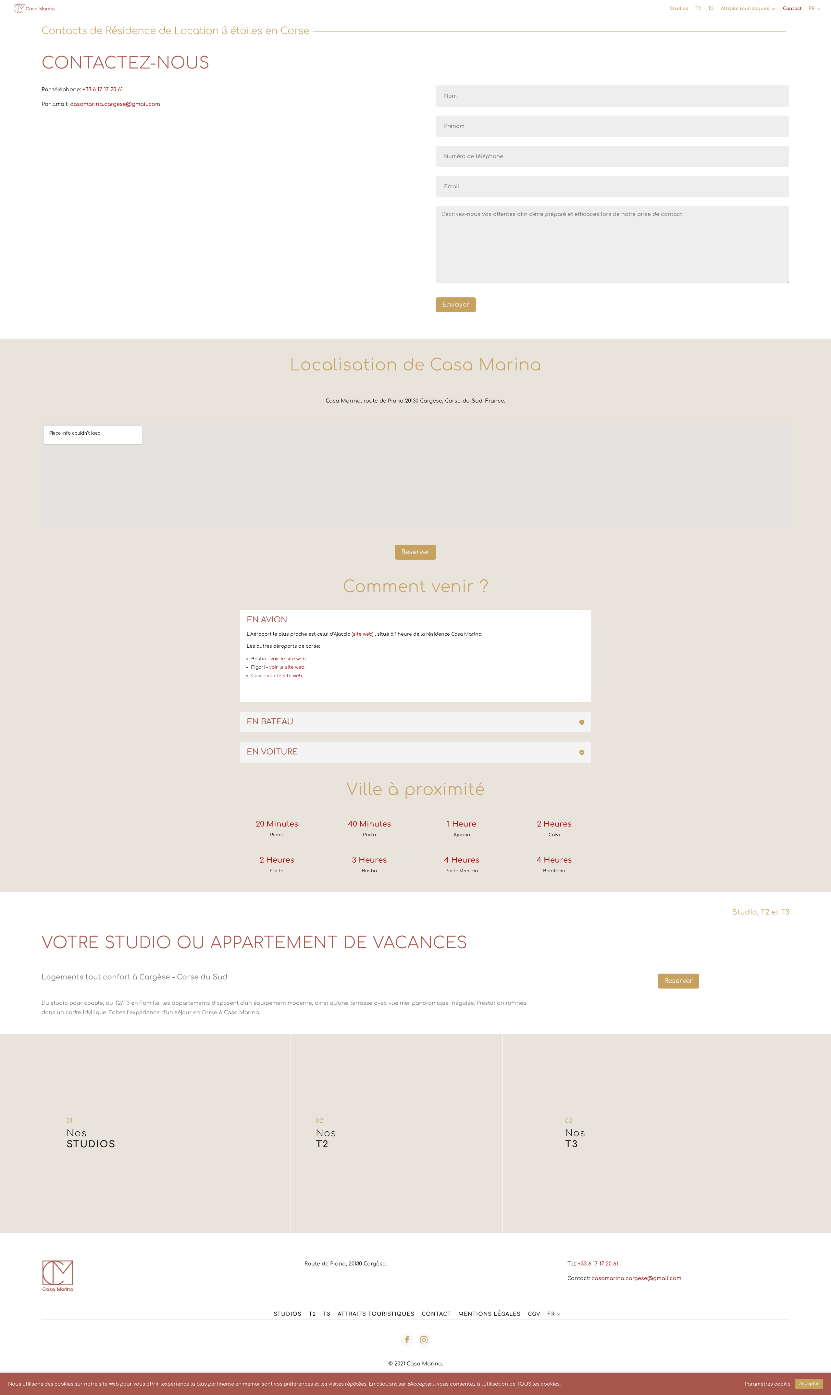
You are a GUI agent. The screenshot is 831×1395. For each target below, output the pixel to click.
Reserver (415, 552)
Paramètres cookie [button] (767, 1384)
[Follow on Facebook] (407, 1340)
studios (288, 1314)
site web (362, 634)
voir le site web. (287, 667)
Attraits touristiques (745, 8)
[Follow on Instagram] (424, 1340)
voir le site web (288, 658)
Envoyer (455, 304)
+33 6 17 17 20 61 (102, 90)
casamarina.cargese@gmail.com (115, 104)
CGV (534, 1314)
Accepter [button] (809, 1383)
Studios (679, 8)
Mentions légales (489, 1314)
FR (812, 8)
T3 (710, 8)
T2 (698, 8)
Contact (792, 8)
